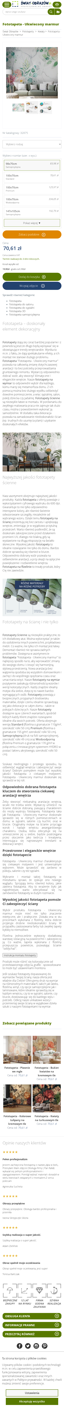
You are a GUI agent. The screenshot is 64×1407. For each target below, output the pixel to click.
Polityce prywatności (29, 1380)
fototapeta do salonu (21, 304)
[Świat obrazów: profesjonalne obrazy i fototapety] (32, 4)
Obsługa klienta (17, 1316)
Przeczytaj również (19, 1334)
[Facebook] (20, 1346)
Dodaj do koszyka (29, 277)
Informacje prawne (20, 1325)
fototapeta (15, 301)
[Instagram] (36, 1346)
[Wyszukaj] (51, 11)
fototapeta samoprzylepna (24, 314)
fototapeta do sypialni (21, 307)
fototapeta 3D (17, 311)
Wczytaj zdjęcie (29, 286)
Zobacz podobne (29, 234)
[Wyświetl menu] (6, 4)
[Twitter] (28, 1346)
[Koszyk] (57, 5)
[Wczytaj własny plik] (58, 11)
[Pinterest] (45, 1346)
